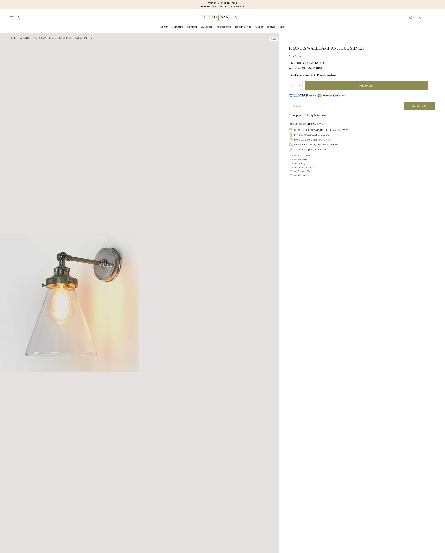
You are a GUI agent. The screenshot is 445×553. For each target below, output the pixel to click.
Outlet (259, 27)
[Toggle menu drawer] (12, 18)
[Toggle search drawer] (411, 18)
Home (12, 38)
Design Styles (243, 27)
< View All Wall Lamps (299, 175)
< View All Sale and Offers (300, 171)
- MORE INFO (323, 139)
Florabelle (24, 38)
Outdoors (206, 27)
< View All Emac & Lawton (300, 155)
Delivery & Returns (315, 115)
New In (164, 27)
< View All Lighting (297, 163)
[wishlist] (19, 18)
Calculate (419, 106)
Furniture (177, 27)
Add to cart (366, 85)
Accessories (224, 27)
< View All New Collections (301, 167)
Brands (271, 27)
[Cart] (428, 18)
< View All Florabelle (298, 159)
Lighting (192, 27)
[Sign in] (419, 18)
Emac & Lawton (296, 56)
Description (295, 115)
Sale (282, 27)
